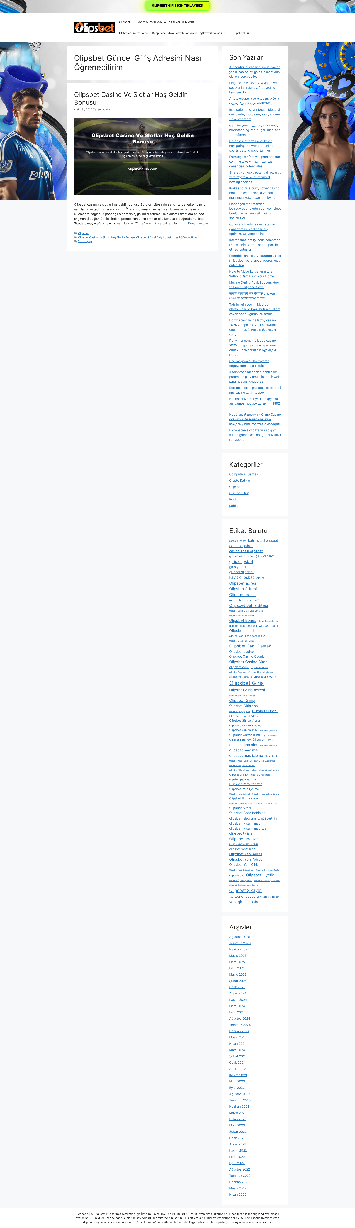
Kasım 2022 (238, 1150)
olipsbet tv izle (240, 833)
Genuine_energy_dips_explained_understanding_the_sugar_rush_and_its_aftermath (255, 130)
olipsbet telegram (242, 818)
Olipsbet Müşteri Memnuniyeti (243, 770)
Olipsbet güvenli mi (269, 730)
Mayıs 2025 (237, 974)
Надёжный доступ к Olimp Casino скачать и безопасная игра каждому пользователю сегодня (255, 419)
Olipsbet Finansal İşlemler (260, 672)
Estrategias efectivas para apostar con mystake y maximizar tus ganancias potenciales (254, 161)
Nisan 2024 (237, 1044)
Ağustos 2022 (239, 1169)
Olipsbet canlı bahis (245, 630)
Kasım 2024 (238, 1000)
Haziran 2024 (239, 1031)
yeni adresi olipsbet (268, 896)
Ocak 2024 (237, 1062)
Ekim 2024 (237, 1006)
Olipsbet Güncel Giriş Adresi (245, 725)
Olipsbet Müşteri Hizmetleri (242, 765)
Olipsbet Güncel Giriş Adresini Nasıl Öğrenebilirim (166, 237)
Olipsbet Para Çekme (244, 789)
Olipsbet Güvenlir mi (244, 735)
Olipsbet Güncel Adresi (245, 720)
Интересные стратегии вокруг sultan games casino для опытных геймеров (255, 435)
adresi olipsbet (237, 540)
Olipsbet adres (242, 583)
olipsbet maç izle (243, 750)
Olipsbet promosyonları (266, 803)
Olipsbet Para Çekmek (239, 794)
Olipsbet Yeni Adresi (246, 859)
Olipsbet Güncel (265, 711)
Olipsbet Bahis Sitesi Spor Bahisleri (246, 611)
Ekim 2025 (237, 962)
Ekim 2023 (237, 1081)
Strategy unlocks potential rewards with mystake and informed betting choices (255, 177)
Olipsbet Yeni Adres (245, 854)
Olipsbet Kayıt (263, 739)
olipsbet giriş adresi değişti (242, 695)
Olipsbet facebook (259, 667)
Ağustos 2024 (239, 1018)
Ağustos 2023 (239, 1094)
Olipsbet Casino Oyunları (248, 656)
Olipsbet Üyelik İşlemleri (240, 880)
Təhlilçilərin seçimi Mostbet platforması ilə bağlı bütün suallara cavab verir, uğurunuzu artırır (254, 309)
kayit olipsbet (241, 577)
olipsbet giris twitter (265, 676)
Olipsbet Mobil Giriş (238, 761)
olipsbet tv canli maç (245, 823)
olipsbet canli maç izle (243, 625)
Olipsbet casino (241, 651)
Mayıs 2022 (237, 1188)
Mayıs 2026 (238, 956)
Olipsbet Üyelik (260, 875)
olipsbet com (239, 667)
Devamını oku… (199, 223)
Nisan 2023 (237, 1119)
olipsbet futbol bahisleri (240, 677)
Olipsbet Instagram (240, 739)
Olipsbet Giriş (242, 33)
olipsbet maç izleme (246, 755)
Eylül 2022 (237, 1163)
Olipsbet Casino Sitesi (248, 661)
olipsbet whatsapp (242, 849)
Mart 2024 (237, 1050)
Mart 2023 (237, 1125)
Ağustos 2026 (239, 937)
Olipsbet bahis (242, 594)
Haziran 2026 (239, 949)
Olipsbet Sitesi (240, 808)
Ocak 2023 (237, 1138)
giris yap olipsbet (242, 567)
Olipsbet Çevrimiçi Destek (267, 870)
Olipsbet (124, 22)
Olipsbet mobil (272, 756)
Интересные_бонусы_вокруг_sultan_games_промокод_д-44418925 (254, 403)
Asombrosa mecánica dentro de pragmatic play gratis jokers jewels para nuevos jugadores (254, 376)
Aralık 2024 (237, 993)
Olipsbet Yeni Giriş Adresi (241, 870)
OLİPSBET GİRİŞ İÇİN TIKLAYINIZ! (177, 5)
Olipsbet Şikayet (245, 890)
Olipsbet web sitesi (243, 844)
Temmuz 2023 (240, 1100)
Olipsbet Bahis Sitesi (248, 605)
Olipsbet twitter (243, 839)
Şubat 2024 (238, 1056)
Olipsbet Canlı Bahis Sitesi (241, 641)
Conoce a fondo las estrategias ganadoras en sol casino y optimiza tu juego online (252, 229)
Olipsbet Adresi (243, 588)
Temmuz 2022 (240, 1176)
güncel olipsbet (241, 572)
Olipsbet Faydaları (238, 672)
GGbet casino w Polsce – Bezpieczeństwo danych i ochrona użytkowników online (172, 33)
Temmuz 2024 (240, 1025)
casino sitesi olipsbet (246, 551)
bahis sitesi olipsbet (263, 540)
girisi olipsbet (265, 556)
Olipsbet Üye (236, 875)
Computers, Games (243, 474)
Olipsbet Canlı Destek (250, 645)
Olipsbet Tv (268, 818)
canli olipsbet (241, 545)
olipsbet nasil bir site (269, 770)
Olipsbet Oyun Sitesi (260, 775)
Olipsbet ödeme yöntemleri (267, 880)
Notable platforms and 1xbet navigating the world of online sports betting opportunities (251, 145)
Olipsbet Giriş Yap (243, 706)
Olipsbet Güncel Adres (243, 716)
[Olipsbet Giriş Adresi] (94, 27)
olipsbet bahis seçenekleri (244, 600)
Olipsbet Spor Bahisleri (247, 813)
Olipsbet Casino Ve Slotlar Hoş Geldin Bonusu (106, 237)
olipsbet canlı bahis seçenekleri (247, 636)
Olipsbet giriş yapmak (239, 711)
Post (232, 499)
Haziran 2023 (239, 1106)
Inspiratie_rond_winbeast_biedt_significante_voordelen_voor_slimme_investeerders (254, 114)
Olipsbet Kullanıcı (268, 745)
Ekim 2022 (237, 1157)
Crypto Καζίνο (239, 480)
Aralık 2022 (237, 1144)
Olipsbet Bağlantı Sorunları (242, 616)
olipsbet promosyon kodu (241, 803)
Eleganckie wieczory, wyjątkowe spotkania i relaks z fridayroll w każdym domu (253, 87)
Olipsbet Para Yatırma (245, 784)
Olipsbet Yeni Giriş (244, 864)
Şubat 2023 (238, 1132)
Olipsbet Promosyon (243, 798)
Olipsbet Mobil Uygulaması (262, 761)
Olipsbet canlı (268, 625)
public (233, 506)
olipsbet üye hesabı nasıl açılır (243, 885)
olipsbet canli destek (268, 621)
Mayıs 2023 (238, 1113)
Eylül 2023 (237, 1088)
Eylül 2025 (237, 968)
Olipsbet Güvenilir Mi (243, 730)
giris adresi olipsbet (241, 556)
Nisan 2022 (237, 1194)
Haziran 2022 (239, 1182)
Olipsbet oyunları (238, 774)
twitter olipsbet (242, 896)
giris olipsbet (241, 561)
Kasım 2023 (238, 1075)
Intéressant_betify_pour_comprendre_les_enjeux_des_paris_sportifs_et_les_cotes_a (254, 244)
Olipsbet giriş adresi (247, 690)
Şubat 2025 (238, 981)
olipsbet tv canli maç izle (247, 828)
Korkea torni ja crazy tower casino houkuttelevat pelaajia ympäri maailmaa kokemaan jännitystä (254, 192)
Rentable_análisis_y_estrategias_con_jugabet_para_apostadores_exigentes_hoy (255, 260)
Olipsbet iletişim (269, 735)
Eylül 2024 (237, 1012)
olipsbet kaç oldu (243, 744)
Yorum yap (85, 241)
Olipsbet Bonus (242, 620)
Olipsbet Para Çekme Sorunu (265, 794)
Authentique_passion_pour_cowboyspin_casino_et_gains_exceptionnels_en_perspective (254, 71)
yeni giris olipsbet (245, 901)
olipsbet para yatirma (242, 779)
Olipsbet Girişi (242, 700)
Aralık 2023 (237, 1069)
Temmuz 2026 (240, 943)
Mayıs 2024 (238, 1037)
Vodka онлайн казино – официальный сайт (165, 22)
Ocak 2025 (237, 987)
